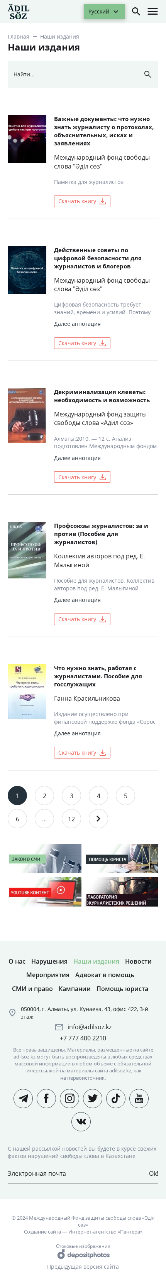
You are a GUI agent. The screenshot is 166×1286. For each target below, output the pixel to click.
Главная (18, 36)
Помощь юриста (122, 988)
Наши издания (96, 961)
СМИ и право (32, 988)
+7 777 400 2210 (83, 1038)
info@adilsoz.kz (90, 1027)
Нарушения (49, 961)
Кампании (75, 988)
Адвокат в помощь (104, 975)
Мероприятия (47, 975)
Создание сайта (42, 1231)
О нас (16, 961)
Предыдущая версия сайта (83, 1266)
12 (71, 819)
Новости (138, 961)
